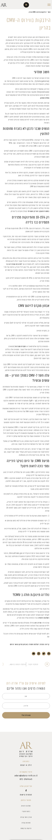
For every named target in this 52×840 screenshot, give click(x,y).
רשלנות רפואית (26, 806)
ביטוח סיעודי (26, 811)
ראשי (49, 12)
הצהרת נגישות (26, 794)
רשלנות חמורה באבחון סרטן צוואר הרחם (24, 644)
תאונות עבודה (26, 822)
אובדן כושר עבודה (26, 817)
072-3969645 (26, 779)
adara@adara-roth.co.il (26, 775)
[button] (26, 5)
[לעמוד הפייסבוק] (26, 791)
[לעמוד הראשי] (26, 749)
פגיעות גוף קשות (26, 828)
